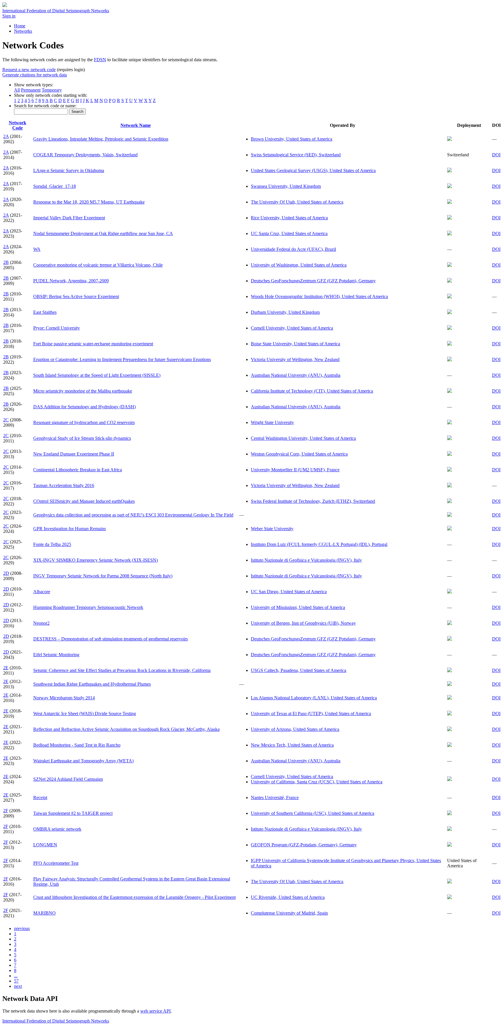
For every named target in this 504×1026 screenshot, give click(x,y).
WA (37, 249)
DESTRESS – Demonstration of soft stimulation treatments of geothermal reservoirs (110, 638)
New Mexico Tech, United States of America (292, 745)
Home (19, 25)
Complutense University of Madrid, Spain (289, 913)
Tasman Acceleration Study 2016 (63, 485)
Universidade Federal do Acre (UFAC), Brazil (293, 249)
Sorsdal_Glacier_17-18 (54, 186)
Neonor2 (41, 623)
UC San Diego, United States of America (289, 591)
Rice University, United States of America (289, 217)
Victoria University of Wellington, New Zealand (295, 359)
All (17, 89)
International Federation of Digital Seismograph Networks (55, 1020)
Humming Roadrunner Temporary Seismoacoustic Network (88, 607)
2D (6, 573)
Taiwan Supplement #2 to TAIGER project (73, 813)
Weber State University (272, 528)
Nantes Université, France (275, 797)
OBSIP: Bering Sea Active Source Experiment (76, 296)
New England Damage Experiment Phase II (73, 453)
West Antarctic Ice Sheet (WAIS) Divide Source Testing (84, 713)
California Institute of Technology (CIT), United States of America (312, 390)
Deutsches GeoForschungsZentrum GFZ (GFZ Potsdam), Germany (313, 280)
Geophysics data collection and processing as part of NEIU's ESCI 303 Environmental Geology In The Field (133, 514)
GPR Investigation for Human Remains (69, 528)
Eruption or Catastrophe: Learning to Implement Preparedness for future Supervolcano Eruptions (122, 359)
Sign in (8, 15)
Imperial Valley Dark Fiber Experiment (69, 217)
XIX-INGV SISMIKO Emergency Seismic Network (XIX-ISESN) (95, 560)
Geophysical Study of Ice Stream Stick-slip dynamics (82, 438)
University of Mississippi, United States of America (298, 607)
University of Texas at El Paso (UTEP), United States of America (311, 713)
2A (6, 136)
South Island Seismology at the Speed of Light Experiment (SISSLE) (96, 375)
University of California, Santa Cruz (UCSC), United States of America (316, 781)
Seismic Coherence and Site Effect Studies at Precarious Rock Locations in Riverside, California (122, 670)
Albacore (41, 591)
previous (22, 928)
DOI (496, 154)
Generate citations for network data (34, 74)
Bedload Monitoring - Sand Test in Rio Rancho (76, 745)
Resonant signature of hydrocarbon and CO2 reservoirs (84, 422)
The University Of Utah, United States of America (297, 201)
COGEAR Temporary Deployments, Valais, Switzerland (85, 154)
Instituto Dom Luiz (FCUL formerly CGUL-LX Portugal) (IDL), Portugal (319, 544)
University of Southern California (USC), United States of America (312, 813)
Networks (23, 31)
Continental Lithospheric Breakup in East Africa (77, 469)
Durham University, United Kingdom (285, 312)
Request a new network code (29, 69)
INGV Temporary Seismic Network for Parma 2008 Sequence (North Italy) (102, 575)
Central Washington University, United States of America (303, 438)
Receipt (40, 797)
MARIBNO (44, 913)
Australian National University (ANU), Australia (295, 375)
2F (5, 810)
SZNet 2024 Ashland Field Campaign (68, 779)
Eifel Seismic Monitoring (56, 654)
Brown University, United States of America (291, 138)
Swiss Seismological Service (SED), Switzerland (296, 154)
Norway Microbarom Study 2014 (64, 697)
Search (77, 111)
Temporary (52, 89)
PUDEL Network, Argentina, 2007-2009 (71, 280)
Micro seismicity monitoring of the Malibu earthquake (82, 390)
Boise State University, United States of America (295, 343)
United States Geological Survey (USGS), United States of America (313, 170)
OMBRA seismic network (57, 829)
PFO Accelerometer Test (55, 863)
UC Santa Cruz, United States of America (289, 233)
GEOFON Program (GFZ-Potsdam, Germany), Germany (304, 844)
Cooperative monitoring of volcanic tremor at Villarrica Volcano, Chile (98, 264)
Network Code (17, 125)
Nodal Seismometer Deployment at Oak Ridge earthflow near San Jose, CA (103, 233)
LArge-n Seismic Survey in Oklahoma (68, 170)
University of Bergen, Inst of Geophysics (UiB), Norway (303, 623)
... (16, 975)
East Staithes (45, 312)
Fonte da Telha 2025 (52, 544)
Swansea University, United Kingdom (286, 186)
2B (6, 262)
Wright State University (272, 422)
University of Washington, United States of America (298, 264)
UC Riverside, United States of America (288, 897)
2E (5, 667)
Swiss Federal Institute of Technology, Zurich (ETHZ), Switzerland (313, 501)
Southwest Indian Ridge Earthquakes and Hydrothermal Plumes (92, 684)
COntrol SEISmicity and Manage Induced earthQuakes (84, 501)
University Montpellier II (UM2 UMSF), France (295, 469)
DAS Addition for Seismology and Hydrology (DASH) (84, 406)
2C (6, 419)
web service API (155, 1011)
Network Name (135, 125)
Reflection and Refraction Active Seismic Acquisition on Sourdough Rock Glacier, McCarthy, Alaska (126, 729)
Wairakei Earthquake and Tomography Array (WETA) (83, 760)
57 (16, 980)
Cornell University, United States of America (292, 327)
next (18, 986)
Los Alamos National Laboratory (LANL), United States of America (314, 697)
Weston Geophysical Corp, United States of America (299, 453)
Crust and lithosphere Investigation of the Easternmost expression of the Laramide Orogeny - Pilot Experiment (134, 897)
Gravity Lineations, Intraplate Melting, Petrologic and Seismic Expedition (100, 138)
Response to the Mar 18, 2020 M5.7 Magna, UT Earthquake (89, 201)
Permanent (31, 89)
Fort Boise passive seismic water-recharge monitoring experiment (93, 343)
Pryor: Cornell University (56, 327)
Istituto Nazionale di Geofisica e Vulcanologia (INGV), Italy (306, 560)
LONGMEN (45, 844)
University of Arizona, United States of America (295, 729)
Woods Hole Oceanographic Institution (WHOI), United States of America (319, 296)
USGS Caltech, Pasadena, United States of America (298, 670)
